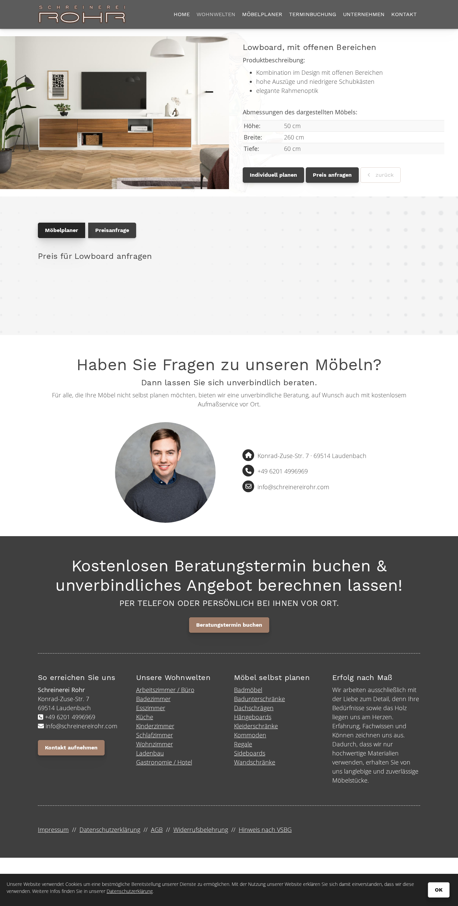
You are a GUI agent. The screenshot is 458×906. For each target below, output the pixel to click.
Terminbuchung (312, 14)
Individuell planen (273, 175)
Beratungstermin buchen (229, 625)
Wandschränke (254, 762)
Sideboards (249, 753)
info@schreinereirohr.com (293, 487)
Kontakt (404, 14)
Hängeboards (252, 717)
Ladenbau (150, 753)
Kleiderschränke (256, 726)
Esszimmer (150, 708)
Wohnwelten (215, 14)
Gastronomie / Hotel (164, 762)
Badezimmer (153, 699)
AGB (157, 830)
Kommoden (250, 735)
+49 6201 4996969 (282, 471)
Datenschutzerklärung (109, 830)
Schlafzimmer (154, 735)
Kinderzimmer (155, 726)
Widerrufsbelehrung (200, 830)
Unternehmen (364, 14)
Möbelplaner (262, 14)
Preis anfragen (332, 175)
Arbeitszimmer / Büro (165, 690)
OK (439, 890)
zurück (384, 175)
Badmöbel (248, 690)
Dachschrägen (254, 708)
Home (182, 14)
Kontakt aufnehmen (71, 747)
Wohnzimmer (154, 744)
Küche (144, 717)
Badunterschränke (259, 699)
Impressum (53, 830)
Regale (243, 744)
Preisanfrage (112, 230)
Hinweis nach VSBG (265, 830)
